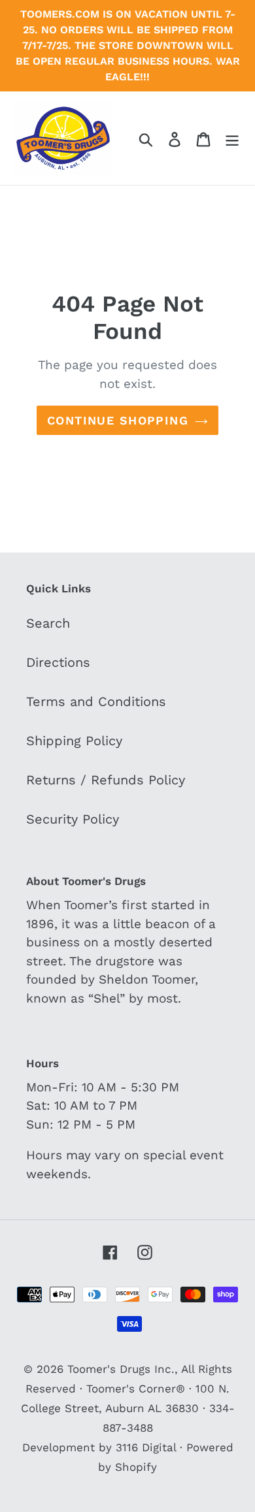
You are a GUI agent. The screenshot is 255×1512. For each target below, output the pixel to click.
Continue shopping (117, 420)
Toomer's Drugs (108, 1368)
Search (48, 623)
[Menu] (232, 137)
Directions (58, 662)
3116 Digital (146, 1447)
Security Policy (72, 819)
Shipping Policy (74, 740)
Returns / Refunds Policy (105, 780)
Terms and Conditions (96, 701)
